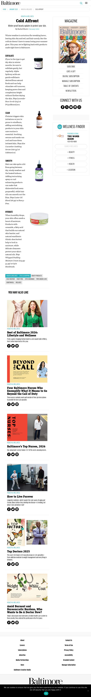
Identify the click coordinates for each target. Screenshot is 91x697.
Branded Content (68, 660)
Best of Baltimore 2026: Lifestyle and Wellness (22, 334)
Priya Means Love (41, 279)
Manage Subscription (71, 81)
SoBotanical (10, 282)
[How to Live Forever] (27, 477)
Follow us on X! (67, 107)
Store (22, 665)
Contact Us (68, 640)
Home (4, 9)
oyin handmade (29, 279)
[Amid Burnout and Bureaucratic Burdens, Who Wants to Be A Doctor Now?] (27, 587)
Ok (46, 693)
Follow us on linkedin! (75, 107)
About (22, 640)
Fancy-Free (20, 279)
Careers (22, 645)
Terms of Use (69, 645)
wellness (18, 282)
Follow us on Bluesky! (71, 107)
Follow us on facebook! (63, 107)
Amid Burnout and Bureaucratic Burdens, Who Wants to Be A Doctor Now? (24, 609)
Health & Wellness (26, 9)
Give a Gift (71, 71)
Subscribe (71, 67)
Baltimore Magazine (44, 3)
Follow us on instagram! (79, 107)
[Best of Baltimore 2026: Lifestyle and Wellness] (27, 313)
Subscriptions (22, 650)
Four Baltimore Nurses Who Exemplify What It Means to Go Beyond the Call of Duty (27, 391)
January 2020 (13, 9)
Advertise (22, 655)
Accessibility (69, 655)
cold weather (10, 279)
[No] (88, 691)
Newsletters (71, 91)
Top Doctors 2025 (18, 551)
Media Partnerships (22, 660)
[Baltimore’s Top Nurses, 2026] (27, 427)
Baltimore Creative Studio (22, 670)
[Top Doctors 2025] (27, 532)
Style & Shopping (24, 276)
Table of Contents (71, 86)
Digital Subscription (71, 76)
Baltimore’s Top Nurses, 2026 (26, 446)
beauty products (37, 276)
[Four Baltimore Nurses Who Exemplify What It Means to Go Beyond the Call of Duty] (27, 369)
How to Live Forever (20, 496)
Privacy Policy (68, 650)
